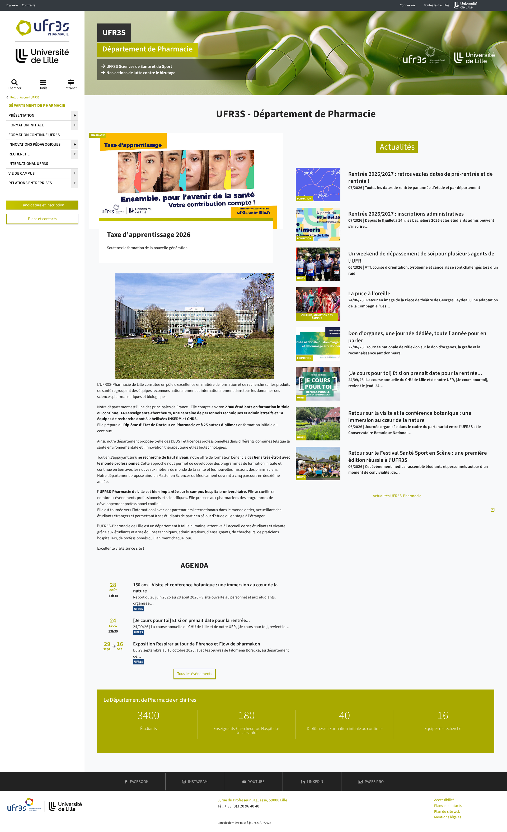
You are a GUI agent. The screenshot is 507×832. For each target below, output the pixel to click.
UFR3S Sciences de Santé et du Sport (139, 66)
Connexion (407, 5)
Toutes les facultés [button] (436, 5)
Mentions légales (447, 817)
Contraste (28, 5)
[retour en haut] (492, 510)
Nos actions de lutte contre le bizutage (140, 73)
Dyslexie (12, 5)
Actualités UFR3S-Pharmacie (397, 496)
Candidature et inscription (42, 205)
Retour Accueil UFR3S (24, 97)
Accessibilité (444, 800)
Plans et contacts (42, 219)
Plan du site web (447, 811)
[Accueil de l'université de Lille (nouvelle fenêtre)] (465, 5)
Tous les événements (194, 674)
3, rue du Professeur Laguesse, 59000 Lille (252, 800)
